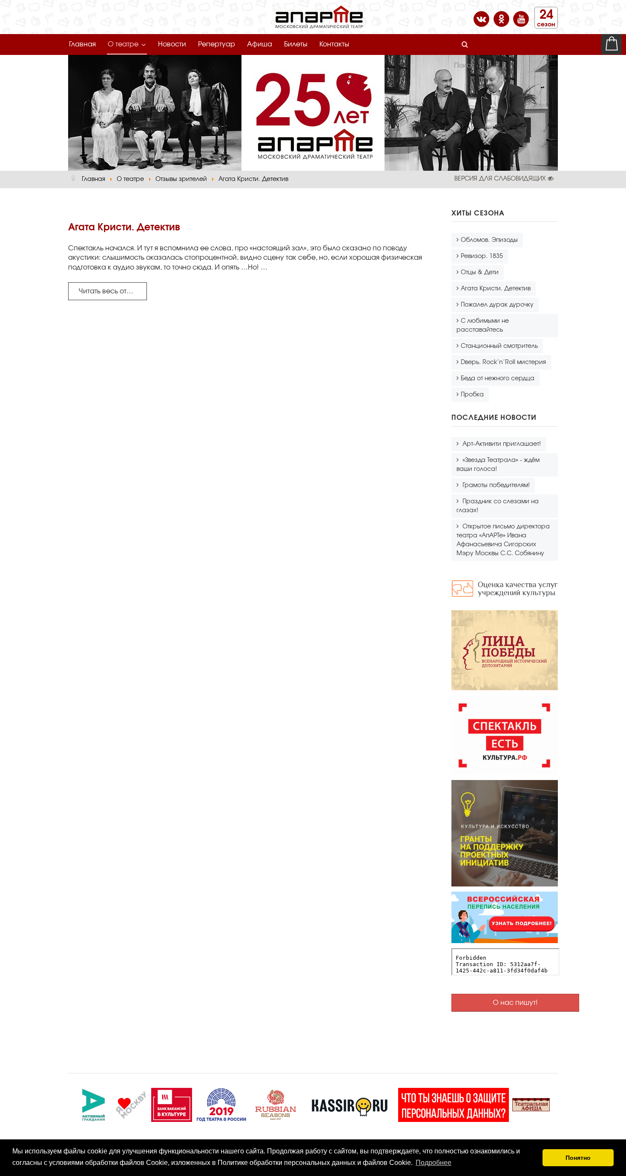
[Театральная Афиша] (531, 1103)
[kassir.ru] (349, 1103)
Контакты (334, 44)
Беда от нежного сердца (497, 378)
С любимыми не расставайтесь (483, 325)
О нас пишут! (515, 1002)
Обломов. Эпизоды (489, 240)
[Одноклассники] (502, 18)
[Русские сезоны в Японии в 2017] (275, 1103)
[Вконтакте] (482, 18)
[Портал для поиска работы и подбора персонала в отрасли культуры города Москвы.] (171, 1103)
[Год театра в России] (221, 1103)
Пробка (472, 395)
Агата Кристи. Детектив (496, 289)
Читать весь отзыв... (111, 291)
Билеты (295, 44)
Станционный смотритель (499, 346)
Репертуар (216, 44)
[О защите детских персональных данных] (453, 1103)
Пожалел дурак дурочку (497, 305)
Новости (172, 44)
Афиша (259, 44)
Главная (82, 44)
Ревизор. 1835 (482, 256)
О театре (123, 44)
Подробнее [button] (433, 1162)
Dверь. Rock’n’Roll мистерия (503, 362)
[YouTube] (521, 18)
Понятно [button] (578, 1157)
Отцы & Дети (480, 272)
